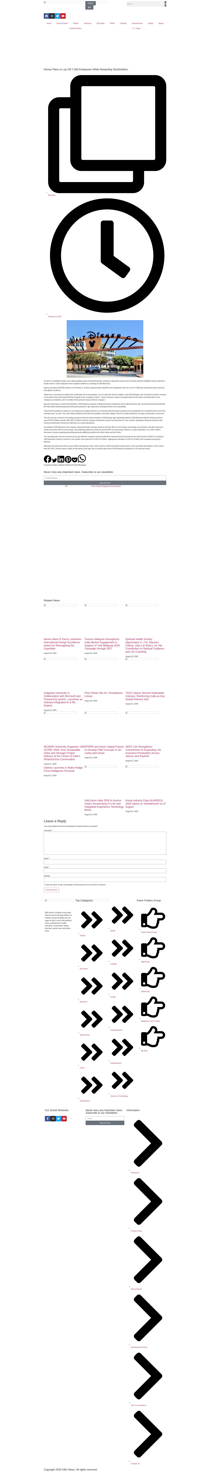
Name (47, 858)
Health (150, 23)
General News (62, 23)
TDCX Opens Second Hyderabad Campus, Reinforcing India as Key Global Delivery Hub (145, 696)
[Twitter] (57, 16)
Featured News (75, 28)
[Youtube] (63, 16)
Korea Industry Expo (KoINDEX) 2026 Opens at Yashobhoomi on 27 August (145, 803)
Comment (48, 830)
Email (46, 867)
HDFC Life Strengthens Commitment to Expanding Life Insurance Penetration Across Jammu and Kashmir (143, 751)
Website (47, 876)
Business (87, 23)
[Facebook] (46, 16)
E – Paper (137, 28)
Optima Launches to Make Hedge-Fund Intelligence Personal (63, 769)
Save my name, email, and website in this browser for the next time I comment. (76, 885)
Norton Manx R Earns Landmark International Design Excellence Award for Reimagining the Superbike (62, 644)
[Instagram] (52, 16)
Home (48, 23)
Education (101, 23)
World (112, 23)
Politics (76, 23)
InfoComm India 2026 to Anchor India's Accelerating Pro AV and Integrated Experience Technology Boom (104, 805)
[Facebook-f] (47, 1118)
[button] (48, 460)
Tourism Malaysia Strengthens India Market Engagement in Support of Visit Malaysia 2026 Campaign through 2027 (102, 644)
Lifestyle (123, 23)
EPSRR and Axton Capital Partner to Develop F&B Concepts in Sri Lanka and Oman (104, 749)
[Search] (165, 4)
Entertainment (137, 23)
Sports (161, 23)
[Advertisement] (105, 49)
